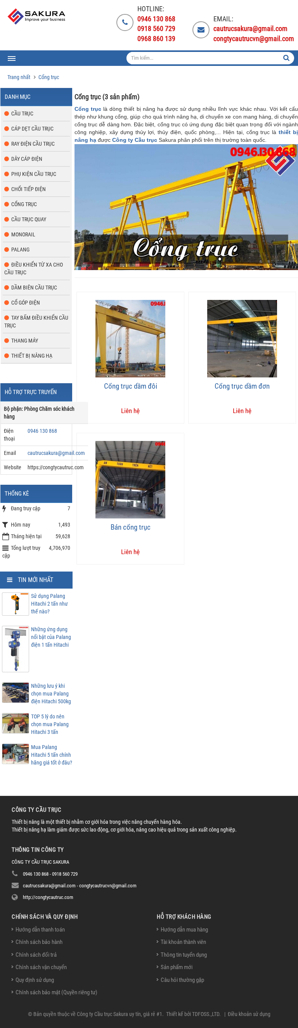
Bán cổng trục (131, 527)
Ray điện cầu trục (33, 144)
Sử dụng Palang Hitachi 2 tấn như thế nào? (49, 604)
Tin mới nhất (35, 580)
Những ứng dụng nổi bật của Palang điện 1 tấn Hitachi (51, 637)
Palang (20, 249)
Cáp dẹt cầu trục (32, 129)
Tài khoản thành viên (183, 941)
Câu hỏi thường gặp (182, 979)
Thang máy (24, 341)
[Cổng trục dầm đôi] (130, 338)
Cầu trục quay (28, 219)
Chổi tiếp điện (28, 189)
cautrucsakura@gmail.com (56, 453)
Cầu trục (22, 113)
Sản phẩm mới (176, 967)
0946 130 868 (42, 431)
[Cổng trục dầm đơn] (242, 338)
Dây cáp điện (26, 159)
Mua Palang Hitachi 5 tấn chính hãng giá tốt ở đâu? (51, 755)
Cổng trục (87, 109)
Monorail (23, 234)
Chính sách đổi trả (36, 954)
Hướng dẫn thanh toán (40, 929)
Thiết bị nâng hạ (31, 356)
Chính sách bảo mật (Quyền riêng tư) (56, 992)
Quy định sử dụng (35, 979)
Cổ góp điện (25, 303)
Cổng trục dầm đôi (130, 386)
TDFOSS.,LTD (205, 1014)
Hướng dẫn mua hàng (184, 929)
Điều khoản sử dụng (249, 1014)
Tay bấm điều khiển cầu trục (36, 322)
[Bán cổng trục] (130, 479)
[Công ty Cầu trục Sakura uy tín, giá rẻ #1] (37, 16)
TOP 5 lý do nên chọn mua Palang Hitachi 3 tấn (50, 724)
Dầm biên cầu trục (34, 287)
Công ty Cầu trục (134, 140)
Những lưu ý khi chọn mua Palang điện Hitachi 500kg (51, 693)
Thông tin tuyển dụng (184, 954)
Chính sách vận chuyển (41, 967)
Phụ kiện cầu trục (33, 174)
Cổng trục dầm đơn (242, 386)
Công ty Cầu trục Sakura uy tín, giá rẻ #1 (119, 1014)
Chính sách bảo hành (39, 941)
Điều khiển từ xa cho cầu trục (33, 269)
